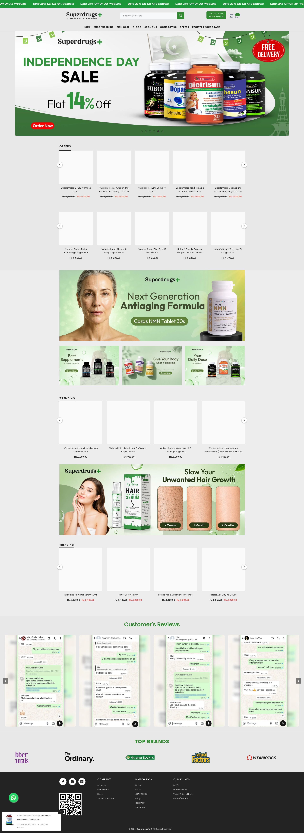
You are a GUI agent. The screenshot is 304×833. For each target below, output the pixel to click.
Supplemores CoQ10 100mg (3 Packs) (76, 190)
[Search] (152, 15)
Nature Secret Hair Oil (128, 594)
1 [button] (142, 131)
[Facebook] (62, 781)
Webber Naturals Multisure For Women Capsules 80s (128, 450)
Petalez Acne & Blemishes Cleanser (175, 594)
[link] (70, 804)
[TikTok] (82, 781)
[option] (152, 83)
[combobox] (148, 15)
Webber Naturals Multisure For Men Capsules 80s (81, 450)
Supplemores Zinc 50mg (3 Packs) (152, 190)
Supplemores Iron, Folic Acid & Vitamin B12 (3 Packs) (190, 190)
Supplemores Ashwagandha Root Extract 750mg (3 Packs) (114, 190)
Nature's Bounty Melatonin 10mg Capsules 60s (114, 251)
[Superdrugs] (152, 305)
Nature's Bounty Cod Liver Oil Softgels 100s (228, 251)
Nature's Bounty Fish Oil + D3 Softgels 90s (152, 251)
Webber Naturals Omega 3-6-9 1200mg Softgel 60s (175, 450)
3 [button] (150, 131)
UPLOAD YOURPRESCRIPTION (216, 15)
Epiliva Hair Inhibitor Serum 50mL (80, 594)
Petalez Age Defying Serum (223, 594)
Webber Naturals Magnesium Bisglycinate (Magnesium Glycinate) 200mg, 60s (223, 450)
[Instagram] (72, 781)
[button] (18, 83)
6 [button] (162, 131)
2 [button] (146, 131)
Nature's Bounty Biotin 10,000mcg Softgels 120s (76, 251)
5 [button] (158, 131)
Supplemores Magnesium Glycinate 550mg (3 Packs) (228, 190)
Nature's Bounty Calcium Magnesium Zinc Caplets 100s (190, 251)
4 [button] (154, 131)
